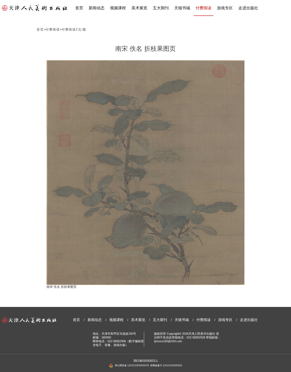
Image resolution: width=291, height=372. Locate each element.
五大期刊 (161, 8)
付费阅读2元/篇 (74, 29)
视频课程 (118, 8)
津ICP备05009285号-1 (145, 360)
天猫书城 (182, 8)
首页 (79, 8)
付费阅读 (203, 8)
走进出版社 (248, 8)
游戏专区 (225, 8)
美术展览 (139, 8)
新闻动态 (97, 8)
